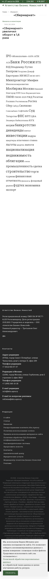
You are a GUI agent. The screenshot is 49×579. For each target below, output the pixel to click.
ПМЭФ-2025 (20, 97)
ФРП (28, 116)
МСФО (33, 76)
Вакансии (8, 424)
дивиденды (15, 130)
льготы (11, 144)
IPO (8, 56)
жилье (27, 130)
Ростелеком (21, 101)
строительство (18, 171)
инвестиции (16, 135)
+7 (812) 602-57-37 (10, 367)
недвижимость (18, 155)
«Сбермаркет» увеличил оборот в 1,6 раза (12, 33)
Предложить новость (13, 447)
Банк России (22, 61)
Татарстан (11, 116)
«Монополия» (19, 56)
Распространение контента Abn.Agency (21, 427)
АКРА (31, 56)
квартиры (11, 140)
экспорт (11, 189)
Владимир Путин (22, 66)
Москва (28, 88)
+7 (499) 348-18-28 (10, 383)
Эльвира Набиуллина (17, 120)
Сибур (15, 106)
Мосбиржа (14, 88)
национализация (20, 149)
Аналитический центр (14, 453)
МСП (26, 75)
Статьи (7, 421)
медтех (20, 145)
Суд (32, 110)
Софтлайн (23, 110)
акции (10, 125)
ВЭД (8, 66)
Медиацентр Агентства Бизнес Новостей (22, 460)
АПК (36, 56)
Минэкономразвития (17, 84)
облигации (15, 161)
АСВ (8, 62)
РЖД (29, 96)
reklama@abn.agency (12, 399)
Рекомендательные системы (17, 443)
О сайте (7, 417)
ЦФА (33, 116)
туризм (10, 176)
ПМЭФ (10, 97)
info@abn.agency (10, 391)
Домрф (30, 71)
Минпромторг (16, 80)
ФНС (20, 116)
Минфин (32, 80)
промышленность (19, 166)
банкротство (25, 125)
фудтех (18, 185)
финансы (25, 181)
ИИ (21, 75)
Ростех (32, 101)
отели (27, 161)
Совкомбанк (12, 111)
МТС (38, 76)
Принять (10, 573)
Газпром (11, 71)
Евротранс (12, 75)
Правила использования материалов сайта (23, 434)
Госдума (22, 71)
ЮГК (31, 120)
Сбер (9, 105)
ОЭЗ (18, 92)
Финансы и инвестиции (11, 21)
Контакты (8, 450)
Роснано (10, 101)
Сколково (25, 105)
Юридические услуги (13, 457)
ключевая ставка (27, 140)
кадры (32, 136)
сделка (37, 166)
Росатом (38, 96)
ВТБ (38, 62)
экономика (32, 185)
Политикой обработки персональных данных (21, 560)
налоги (29, 144)
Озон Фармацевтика (30, 93)
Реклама (7, 463)
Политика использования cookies (19, 431)
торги (35, 171)
